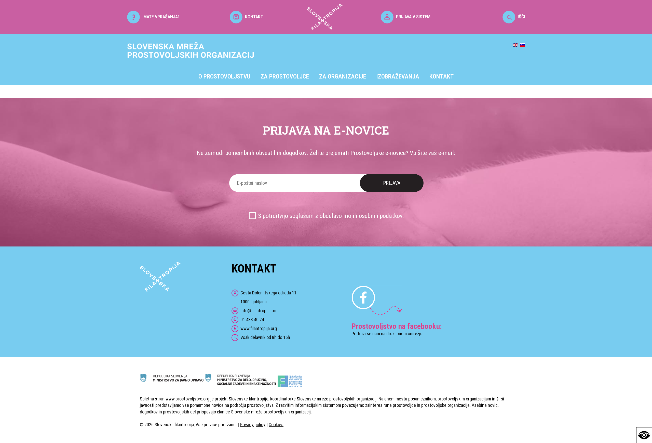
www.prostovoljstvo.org (187, 398)
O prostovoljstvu (224, 76)
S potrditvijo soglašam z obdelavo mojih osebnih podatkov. (331, 215)
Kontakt (441, 76)
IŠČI (521, 16)
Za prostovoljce (285, 76)
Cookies (276, 424)
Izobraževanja (397, 76)
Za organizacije (342, 76)
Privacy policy (252, 424)
